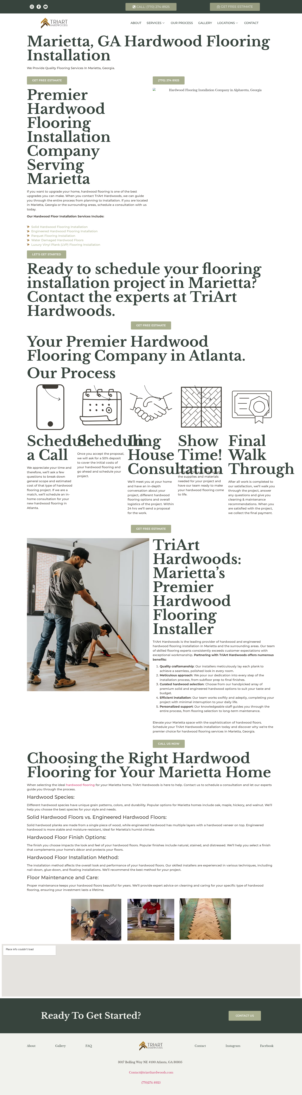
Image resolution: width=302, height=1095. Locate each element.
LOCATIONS (226, 23)
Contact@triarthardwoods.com (151, 1072)
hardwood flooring (80, 785)
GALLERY (205, 23)
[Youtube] (45, 7)
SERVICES (154, 23)
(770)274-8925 (151, 1082)
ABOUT (136, 23)
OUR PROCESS (182, 23)
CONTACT (251, 23)
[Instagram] (32, 7)
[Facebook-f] (39, 7)
